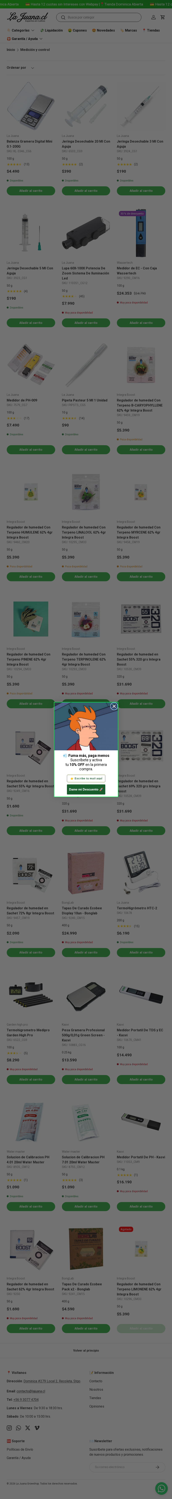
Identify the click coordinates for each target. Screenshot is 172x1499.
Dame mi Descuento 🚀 (86, 789)
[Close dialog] (114, 706)
